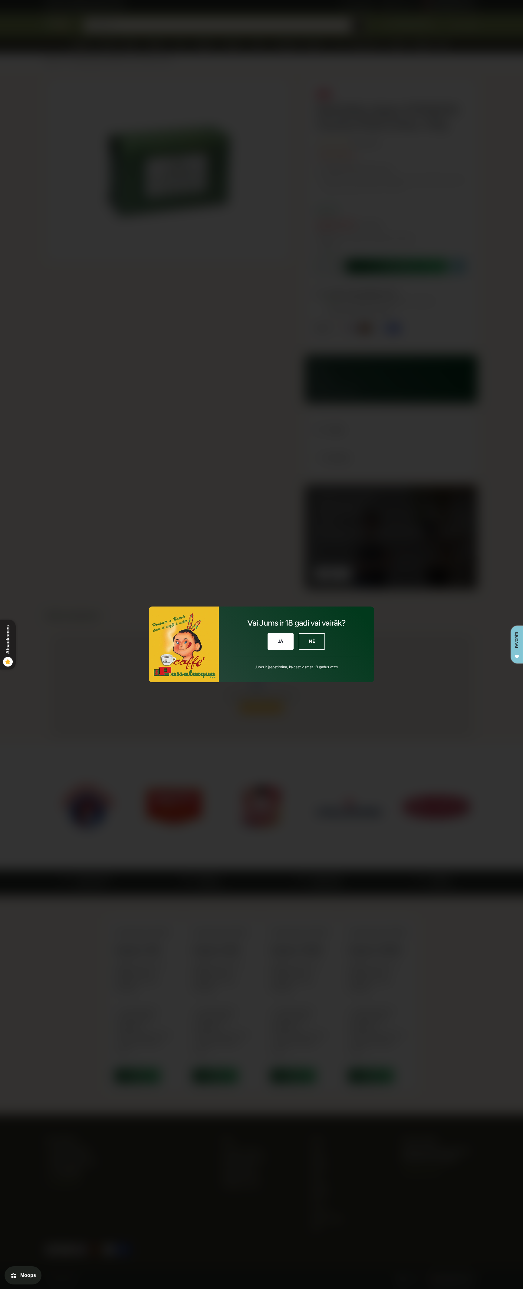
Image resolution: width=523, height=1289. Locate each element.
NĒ (312, 641)
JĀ (281, 641)
